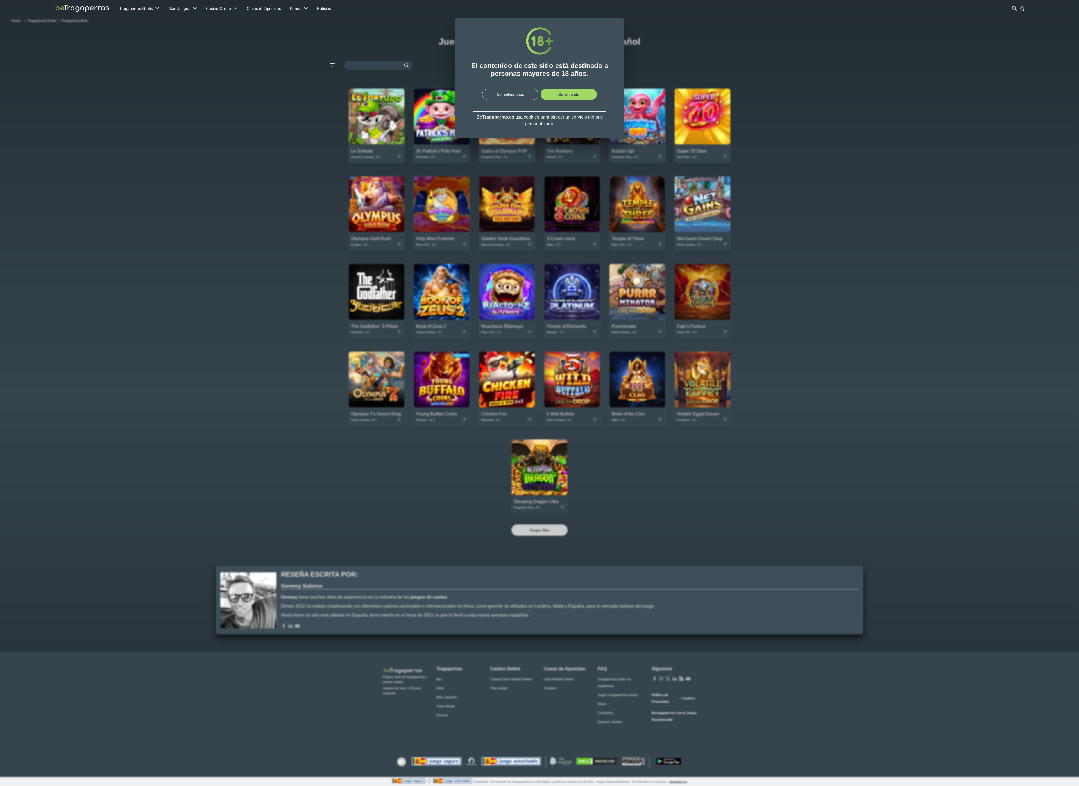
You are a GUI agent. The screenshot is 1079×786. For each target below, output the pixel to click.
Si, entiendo (568, 94)
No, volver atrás (510, 94)
